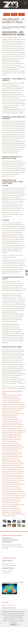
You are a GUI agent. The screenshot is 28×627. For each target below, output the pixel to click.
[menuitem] (24, 3)
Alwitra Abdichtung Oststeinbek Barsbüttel (13, 491)
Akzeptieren (13, 624)
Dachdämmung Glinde (19, 404)
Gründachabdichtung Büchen (9, 417)
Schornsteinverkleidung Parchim (14, 449)
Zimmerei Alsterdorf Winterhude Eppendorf (13, 480)
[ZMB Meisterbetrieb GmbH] (12, 5)
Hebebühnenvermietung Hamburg (11, 443)
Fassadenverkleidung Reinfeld (16, 463)
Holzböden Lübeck (7, 395)
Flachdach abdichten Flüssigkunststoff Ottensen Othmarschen (12, 428)
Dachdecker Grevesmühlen (9, 488)
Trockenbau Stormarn (17, 490)
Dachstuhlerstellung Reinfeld (9, 493)
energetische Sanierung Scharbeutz (11, 400)
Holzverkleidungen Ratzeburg (9, 456)
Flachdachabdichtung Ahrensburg (10, 419)
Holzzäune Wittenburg (8, 402)
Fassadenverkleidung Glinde (9, 436)
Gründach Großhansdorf (15, 439)
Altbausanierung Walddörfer (9, 441)
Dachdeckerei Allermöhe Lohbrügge (11, 398)
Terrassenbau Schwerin (13, 397)
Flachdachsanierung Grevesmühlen (11, 482)
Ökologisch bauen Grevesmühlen (10, 406)
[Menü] (24, 3)
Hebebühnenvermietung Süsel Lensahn (12, 421)
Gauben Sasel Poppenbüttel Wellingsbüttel (13, 476)
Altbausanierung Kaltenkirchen (9, 445)
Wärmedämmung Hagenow (9, 460)
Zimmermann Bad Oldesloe (9, 467)
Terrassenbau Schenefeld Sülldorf (10, 486)
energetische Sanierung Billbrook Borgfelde (13, 413)
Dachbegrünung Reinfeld (14, 434)
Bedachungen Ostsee (7, 501)
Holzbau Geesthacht (12, 497)
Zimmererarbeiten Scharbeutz (13, 499)
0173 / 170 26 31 (11, 608)
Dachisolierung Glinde (13, 411)
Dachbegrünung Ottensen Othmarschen (12, 478)
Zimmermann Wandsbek (13, 514)
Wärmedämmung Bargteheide (14, 475)
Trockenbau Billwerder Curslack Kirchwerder (13, 484)
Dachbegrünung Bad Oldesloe (9, 415)
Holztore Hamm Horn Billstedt (10, 451)
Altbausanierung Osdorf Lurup (9, 452)
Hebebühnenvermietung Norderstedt (12, 465)
